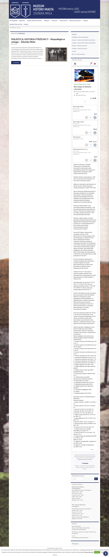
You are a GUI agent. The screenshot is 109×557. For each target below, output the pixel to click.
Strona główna (14, 20)
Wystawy (22, 20)
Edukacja (46, 20)
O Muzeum (54, 20)
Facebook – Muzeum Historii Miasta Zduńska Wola (83, 40)
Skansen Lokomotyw (75, 20)
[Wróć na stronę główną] (54, 10)
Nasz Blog (74, 34)
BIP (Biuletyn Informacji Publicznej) (80, 37)
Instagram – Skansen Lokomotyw (79, 48)
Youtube (74, 51)
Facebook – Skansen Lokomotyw (79, 45)
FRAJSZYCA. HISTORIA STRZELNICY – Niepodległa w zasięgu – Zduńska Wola (38, 40)
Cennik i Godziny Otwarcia (34, 20)
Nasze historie (64, 20)
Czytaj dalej (16, 62)
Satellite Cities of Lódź (16, 24)
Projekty (85, 20)
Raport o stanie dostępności (78, 54)
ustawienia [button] (54, 555)
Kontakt (26, 24)
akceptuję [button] (97, 552)
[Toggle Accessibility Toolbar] (105, 553)
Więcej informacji (89, 552)
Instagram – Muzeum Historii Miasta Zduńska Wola (83, 42)
